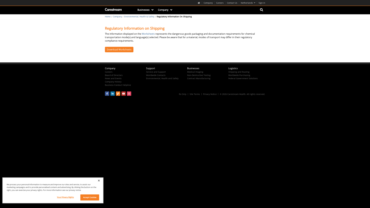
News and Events (113, 78)
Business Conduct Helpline (118, 85)
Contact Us (232, 2)
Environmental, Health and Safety (162, 78)
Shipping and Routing (238, 71)
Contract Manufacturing (198, 78)
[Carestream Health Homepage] (199, 2)
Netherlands (247, 2)
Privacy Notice (210, 94)
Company (208, 2)
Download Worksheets (119, 49)
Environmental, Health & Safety (139, 16)
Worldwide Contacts (155, 75)
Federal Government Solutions (243, 78)
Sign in (262, 2)
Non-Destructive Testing (199, 75)
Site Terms (195, 94)
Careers (220, 2)
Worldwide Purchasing (239, 75)
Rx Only (182, 94)
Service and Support (156, 71)
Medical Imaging (195, 71)
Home (108, 16)
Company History (113, 81)
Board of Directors (114, 75)
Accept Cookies (89, 197)
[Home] (113, 10)
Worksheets (148, 33)
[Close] (99, 180)
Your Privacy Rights (65, 197)
